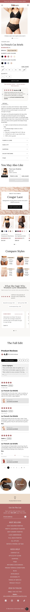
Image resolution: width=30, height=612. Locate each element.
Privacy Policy (15, 583)
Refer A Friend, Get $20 (15, 544)
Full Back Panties (15, 538)
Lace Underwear (15, 535)
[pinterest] (18, 600)
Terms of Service (15, 580)
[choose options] (11, 226)
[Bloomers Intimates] (15, 5)
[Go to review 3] (16, 330)
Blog (15, 571)
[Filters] (23, 360)
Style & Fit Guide (15, 555)
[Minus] (2, 76)
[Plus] (9, 76)
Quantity (4, 73)
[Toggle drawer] (2, 5)
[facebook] (6, 600)
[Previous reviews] (3, 94)
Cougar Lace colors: (8, 60)
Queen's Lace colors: (8, 53)
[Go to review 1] (13, 330)
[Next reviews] (27, 94)
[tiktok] (24, 600)
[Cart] (28, 5)
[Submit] (25, 517)
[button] (4, 47)
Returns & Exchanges (15, 565)
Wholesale (15, 574)
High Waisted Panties (15, 525)
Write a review (9, 360)
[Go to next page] (24, 468)
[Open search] (19, 360)
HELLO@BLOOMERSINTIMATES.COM (15, 596)
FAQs (15, 561)
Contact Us (15, 552)
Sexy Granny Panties (15, 532)
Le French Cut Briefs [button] (12, 401)
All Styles (15, 541)
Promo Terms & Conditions (15, 568)
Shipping (15, 558)
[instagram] (12, 600)
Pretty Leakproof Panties (15, 529)
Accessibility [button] (15, 577)
